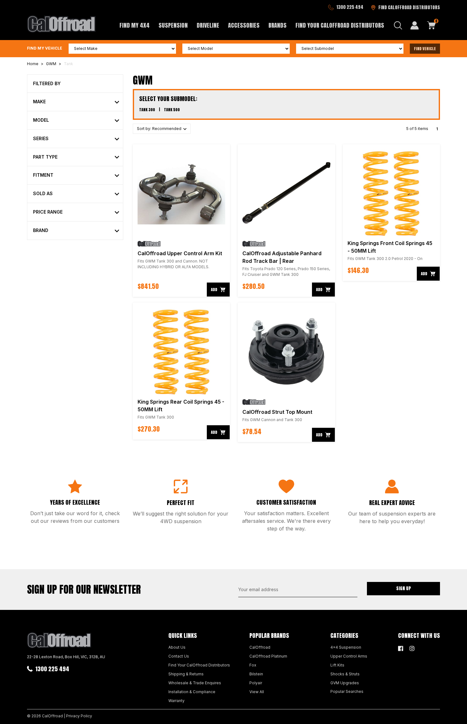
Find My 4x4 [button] (134, 25)
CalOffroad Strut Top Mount (277, 412)
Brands (277, 25)
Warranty (176, 700)
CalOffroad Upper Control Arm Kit (180, 253)
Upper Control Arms (348, 656)
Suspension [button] (173, 25)
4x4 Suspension (345, 647)
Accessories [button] (244, 25)
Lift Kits (337, 665)
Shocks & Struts (345, 674)
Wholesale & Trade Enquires (194, 682)
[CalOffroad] (61, 23)
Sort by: (159, 128)
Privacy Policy (79, 716)
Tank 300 (147, 110)
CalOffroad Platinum (268, 656)
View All (256, 691)
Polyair (255, 682)
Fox (252, 665)
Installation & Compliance (191, 691)
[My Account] (414, 25)
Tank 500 (172, 110)
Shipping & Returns (186, 674)
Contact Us (178, 656)
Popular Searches (346, 691)
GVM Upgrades (344, 682)
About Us (177, 647)
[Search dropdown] (398, 25)
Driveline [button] (208, 25)
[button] (76, 102)
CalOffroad (259, 647)
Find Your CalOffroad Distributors (339, 25)
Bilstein (256, 674)
